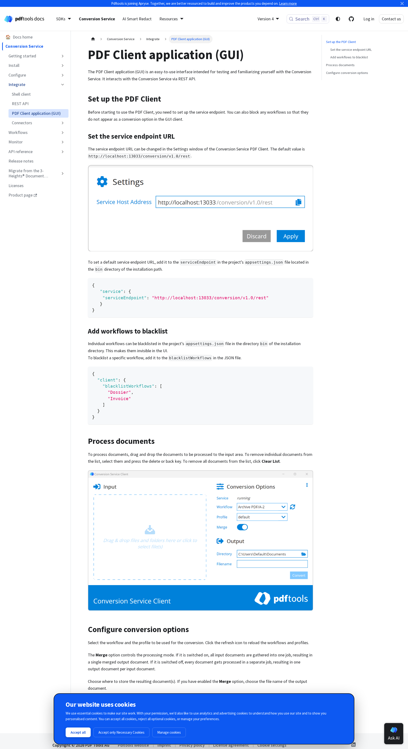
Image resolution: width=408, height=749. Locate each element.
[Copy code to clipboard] (306, 284)
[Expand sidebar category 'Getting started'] (63, 56)
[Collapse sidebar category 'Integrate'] (63, 84)
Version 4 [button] (266, 18)
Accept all (78, 732)
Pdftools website (133, 745)
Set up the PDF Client (341, 42)
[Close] (402, 3)
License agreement (231, 745)
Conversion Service (97, 18)
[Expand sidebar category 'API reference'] (63, 151)
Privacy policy (192, 745)
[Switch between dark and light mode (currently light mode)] (338, 19)
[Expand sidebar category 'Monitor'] (63, 142)
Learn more (288, 3)
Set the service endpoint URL (351, 49)
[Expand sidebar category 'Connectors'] (63, 123)
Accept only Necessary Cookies (121, 732)
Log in (368, 18)
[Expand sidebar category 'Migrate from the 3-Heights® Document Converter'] (63, 173)
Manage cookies (169, 732)
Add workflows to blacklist (349, 57)
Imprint (164, 745)
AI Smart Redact (137, 18)
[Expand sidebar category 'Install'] (63, 65)
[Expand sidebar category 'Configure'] (63, 75)
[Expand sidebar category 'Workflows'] (63, 132)
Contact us (391, 18)
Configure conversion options (347, 73)
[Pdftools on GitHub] (351, 18)
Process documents (340, 65)
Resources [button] (168, 18)
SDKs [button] (60, 18)
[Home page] (93, 39)
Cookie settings (271, 745)
